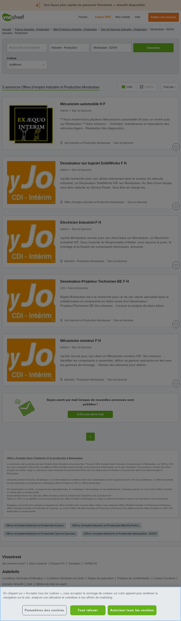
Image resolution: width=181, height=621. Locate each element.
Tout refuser (88, 610)
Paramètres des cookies (44, 610)
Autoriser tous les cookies (132, 610)
